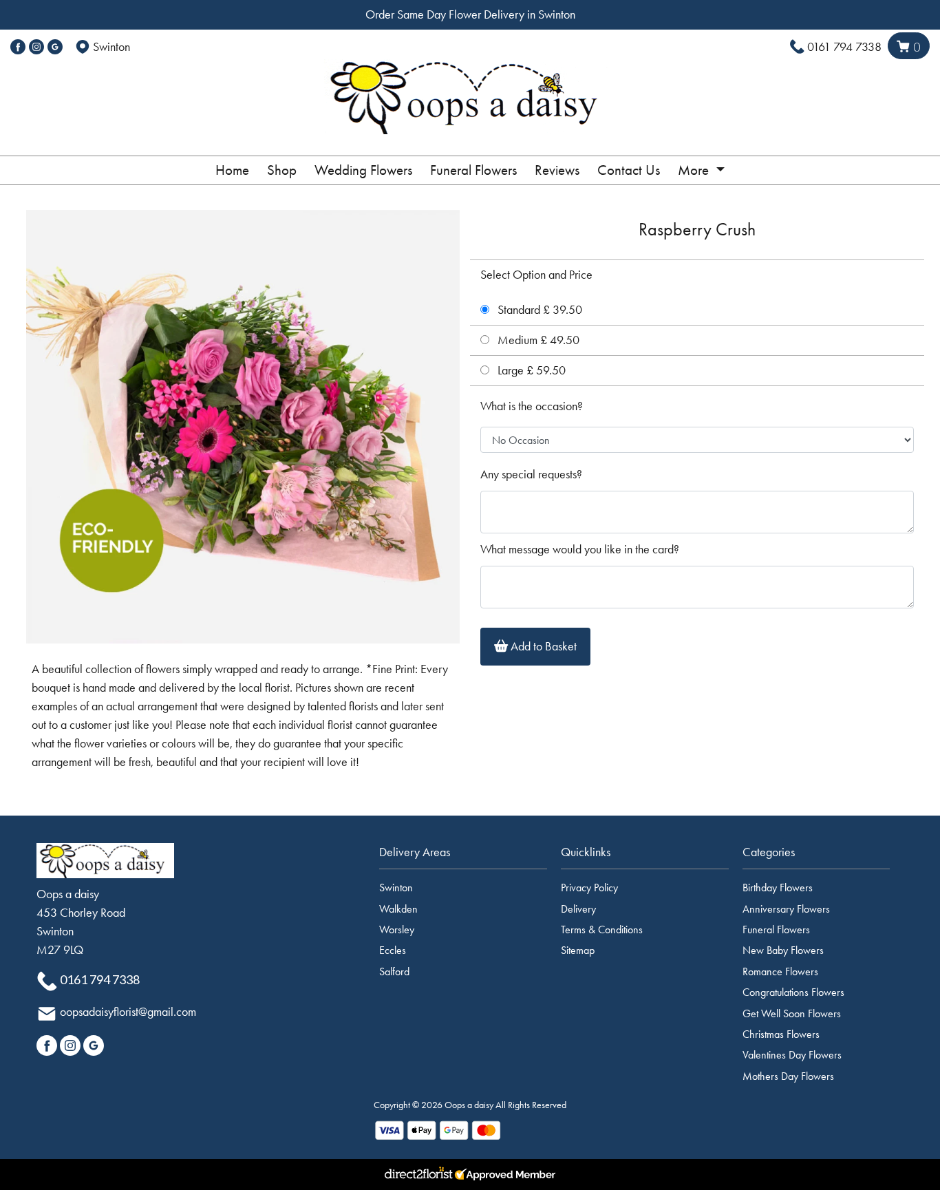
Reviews (557, 170)
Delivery (578, 908)
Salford (394, 971)
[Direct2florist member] (470, 1174)
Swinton (396, 887)
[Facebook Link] (17, 46)
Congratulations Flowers (793, 992)
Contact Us (628, 170)
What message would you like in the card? (579, 549)
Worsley (396, 929)
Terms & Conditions (602, 929)
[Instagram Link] (36, 46)
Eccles (392, 950)
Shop (282, 170)
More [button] (695, 170)
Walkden (398, 908)
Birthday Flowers (778, 887)
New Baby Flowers (783, 950)
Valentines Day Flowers (792, 1054)
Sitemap (578, 950)
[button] (470, 856)
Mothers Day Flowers (788, 1076)
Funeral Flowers (473, 170)
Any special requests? (531, 474)
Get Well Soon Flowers (792, 1013)
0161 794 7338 (844, 46)
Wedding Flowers (363, 170)
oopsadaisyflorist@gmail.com (128, 1011)
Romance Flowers (780, 971)
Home (232, 170)
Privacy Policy (589, 887)
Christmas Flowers (781, 1034)
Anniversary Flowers (786, 908)
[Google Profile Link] (55, 46)
